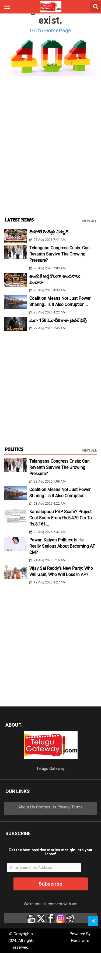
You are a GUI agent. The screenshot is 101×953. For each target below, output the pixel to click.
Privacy (63, 807)
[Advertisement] (50, 159)
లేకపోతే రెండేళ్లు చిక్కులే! (49, 231)
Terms (77, 807)
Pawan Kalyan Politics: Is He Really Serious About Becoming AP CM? (62, 546)
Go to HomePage (50, 30)
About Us (26, 807)
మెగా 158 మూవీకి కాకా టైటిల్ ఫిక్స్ (58, 320)
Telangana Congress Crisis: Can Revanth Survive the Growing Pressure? (59, 254)
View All (89, 221)
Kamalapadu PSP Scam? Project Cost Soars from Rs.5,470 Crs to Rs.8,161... (60, 518)
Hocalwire (80, 940)
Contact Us (46, 807)
